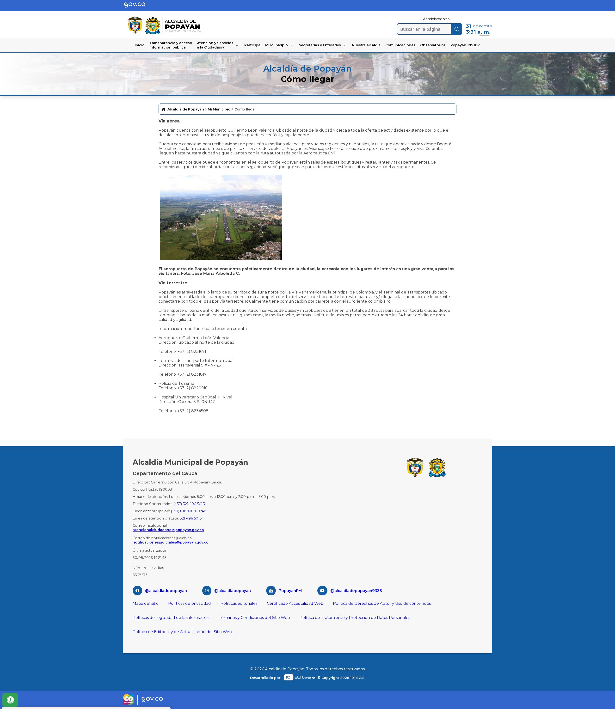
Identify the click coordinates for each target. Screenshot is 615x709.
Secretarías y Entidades (320, 45)
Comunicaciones (400, 45)
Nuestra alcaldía (366, 45)
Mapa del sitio (146, 603)
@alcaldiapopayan (232, 590)
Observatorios (433, 45)
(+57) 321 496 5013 (189, 504)
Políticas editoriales (239, 603)
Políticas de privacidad (189, 603)
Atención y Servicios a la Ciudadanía (215, 45)
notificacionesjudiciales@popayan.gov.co (171, 542)
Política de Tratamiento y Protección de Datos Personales (355, 617)
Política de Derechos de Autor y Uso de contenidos (382, 603)
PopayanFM (290, 590)
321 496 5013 (191, 518)
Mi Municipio (276, 45)
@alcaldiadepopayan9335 (356, 590)
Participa (252, 45)
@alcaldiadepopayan (166, 590)
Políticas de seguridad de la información (171, 617)
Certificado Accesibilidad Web (295, 603)
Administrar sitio (436, 19)
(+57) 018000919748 (188, 511)
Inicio (140, 45)
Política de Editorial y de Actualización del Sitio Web (182, 632)
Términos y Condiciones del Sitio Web (254, 617)
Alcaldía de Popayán (185, 109)
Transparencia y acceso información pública (170, 45)
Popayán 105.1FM (465, 45)
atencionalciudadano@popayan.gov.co (168, 530)
